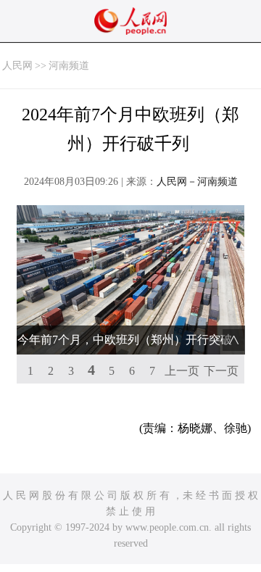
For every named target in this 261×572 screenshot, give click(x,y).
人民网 (17, 65)
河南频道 (69, 65)
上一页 (182, 371)
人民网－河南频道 (197, 181)
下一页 (221, 371)
